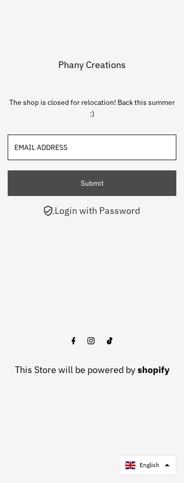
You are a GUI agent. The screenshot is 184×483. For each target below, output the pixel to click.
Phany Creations (92, 65)
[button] (147, 465)
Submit (92, 183)
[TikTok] (109, 341)
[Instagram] (91, 341)
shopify (153, 370)
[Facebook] (73, 341)
